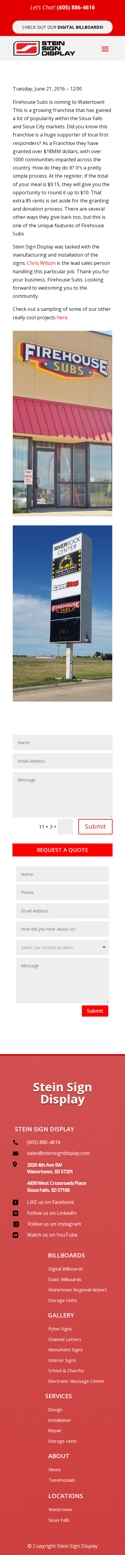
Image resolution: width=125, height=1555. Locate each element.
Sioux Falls (59, 1520)
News (55, 1469)
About (58, 1456)
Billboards (66, 1255)
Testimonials (62, 1480)
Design (55, 1409)
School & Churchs (66, 1370)
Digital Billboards (65, 1269)
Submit (95, 826)
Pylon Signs (60, 1329)
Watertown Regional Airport (77, 1290)
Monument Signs (65, 1349)
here (62, 317)
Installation (59, 1420)
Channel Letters (64, 1339)
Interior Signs (62, 1360)
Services (58, 1396)
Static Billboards (65, 1279)
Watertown (60, 1509)
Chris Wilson (41, 263)
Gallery (61, 1315)
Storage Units (62, 1300)
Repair (55, 1430)
